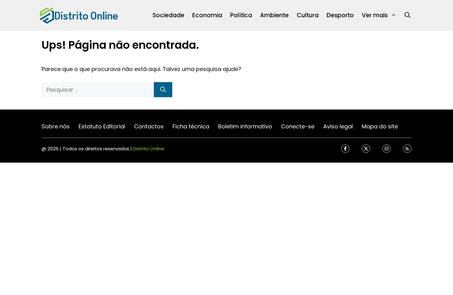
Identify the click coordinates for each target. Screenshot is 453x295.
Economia (207, 15)
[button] (407, 15)
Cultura (308, 15)
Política (241, 15)
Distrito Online (148, 148)
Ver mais (375, 15)
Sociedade (168, 15)
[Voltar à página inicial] (79, 15)
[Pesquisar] (163, 89)
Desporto (340, 15)
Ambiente (274, 15)
